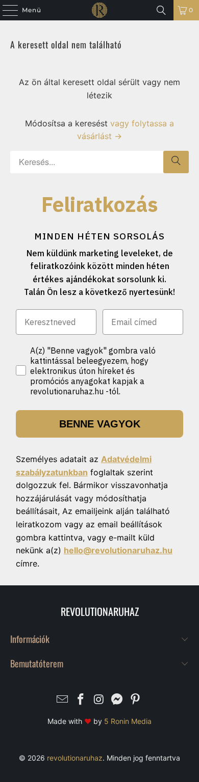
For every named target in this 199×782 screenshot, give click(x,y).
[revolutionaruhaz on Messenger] (117, 700)
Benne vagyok (99, 423)
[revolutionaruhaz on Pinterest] (135, 700)
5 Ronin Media (128, 721)
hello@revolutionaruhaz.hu (118, 550)
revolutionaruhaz (75, 757)
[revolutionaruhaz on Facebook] (80, 700)
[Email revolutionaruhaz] (62, 700)
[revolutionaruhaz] (100, 10)
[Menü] (5, 10)
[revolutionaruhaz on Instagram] (99, 700)
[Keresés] (161, 10)
